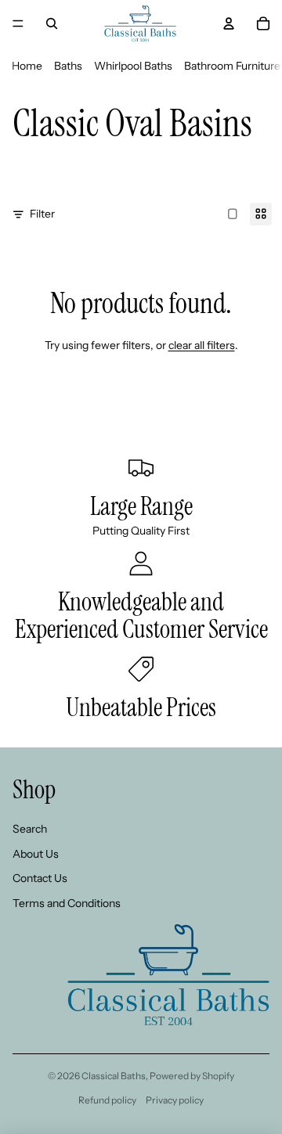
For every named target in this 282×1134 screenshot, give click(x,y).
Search (30, 829)
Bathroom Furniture (232, 66)
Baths (68, 66)
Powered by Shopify (192, 1076)
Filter (42, 214)
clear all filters (201, 345)
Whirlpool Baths (133, 66)
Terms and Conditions (67, 903)
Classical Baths (113, 1076)
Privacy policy (175, 1100)
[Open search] (51, 23)
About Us (36, 854)
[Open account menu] (229, 23)
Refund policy (107, 1100)
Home (27, 66)
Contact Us (40, 878)
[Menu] (18, 23)
